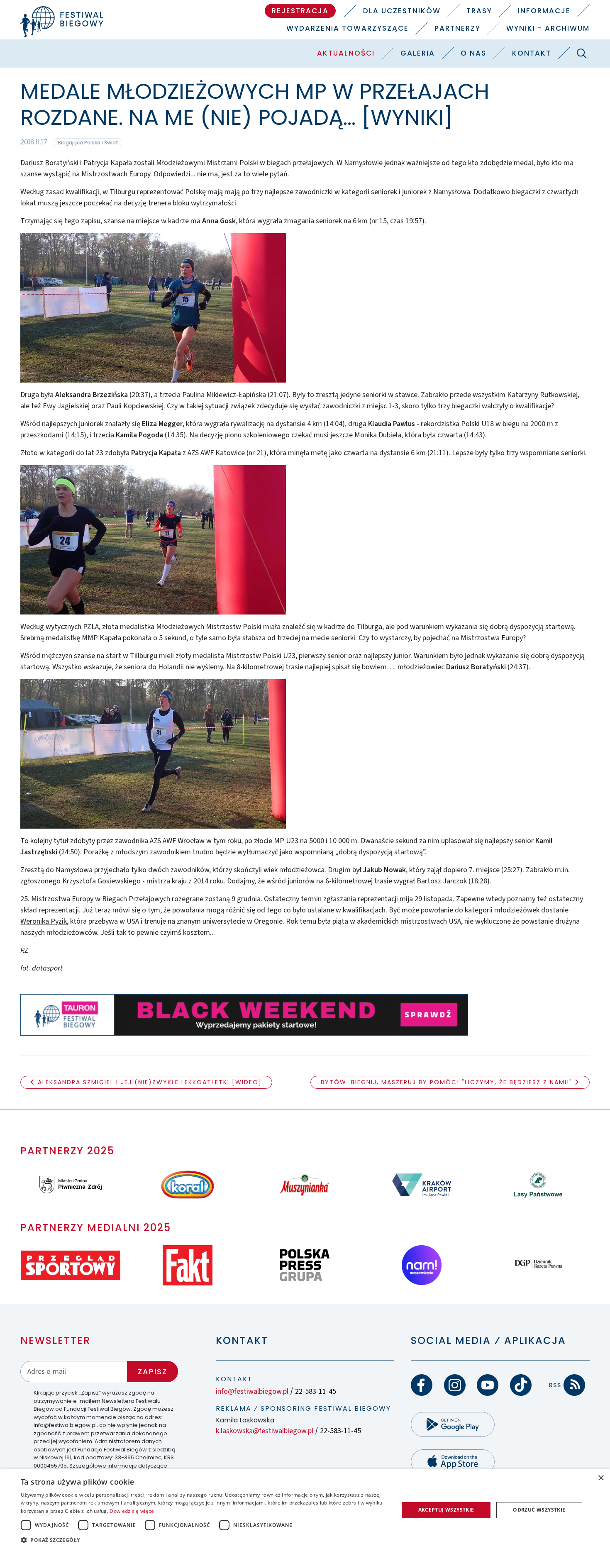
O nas (473, 53)
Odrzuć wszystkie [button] (539, 1509)
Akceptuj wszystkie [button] (446, 1509)
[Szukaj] (582, 53)
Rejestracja (300, 11)
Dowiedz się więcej (132, 1510)
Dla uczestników (402, 11)
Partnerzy (457, 28)
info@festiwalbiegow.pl (252, 1391)
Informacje (544, 11)
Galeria (417, 53)
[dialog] (305, 1510)
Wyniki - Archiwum (548, 28)
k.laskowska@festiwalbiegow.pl (264, 1431)
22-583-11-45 (315, 1391)
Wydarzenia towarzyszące (347, 28)
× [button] (601, 1478)
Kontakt (531, 53)
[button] (204, 1540)
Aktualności (346, 53)
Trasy (479, 11)
